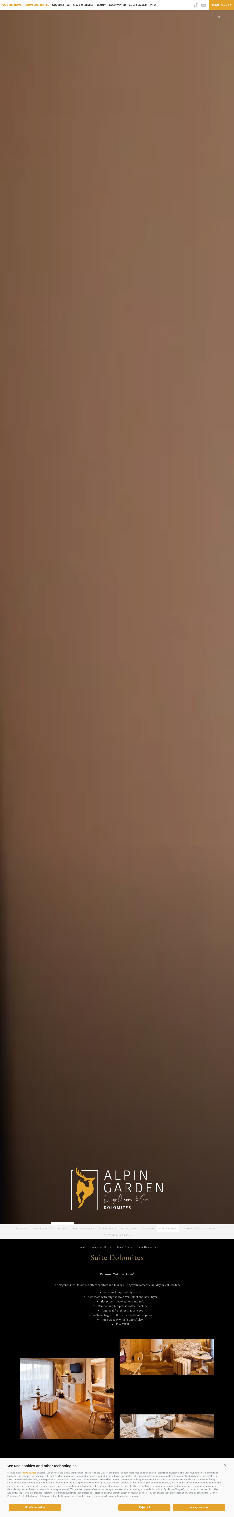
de (219, 17)
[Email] (203, 5)
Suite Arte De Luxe (43, 1229)
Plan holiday (221, 5)
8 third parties (28, 1472)
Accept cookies (199, 1507)
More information (35, 1507)
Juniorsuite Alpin (191, 1229)
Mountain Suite (130, 1229)
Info (153, 5)
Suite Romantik (107, 1229)
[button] (225, 1465)
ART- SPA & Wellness (80, 5)
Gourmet (58, 5)
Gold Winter (117, 5)
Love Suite (22, 1229)
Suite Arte (148, 1229)
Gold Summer (138, 5)
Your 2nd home (11, 5)
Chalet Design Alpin (83, 1229)
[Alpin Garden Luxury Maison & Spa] (117, 1189)
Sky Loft (62, 1229)
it (227, 17)
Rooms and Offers (37, 5)
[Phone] (195, 5)
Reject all (144, 1507)
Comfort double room (117, 1235)
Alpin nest (212, 1229)
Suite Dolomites (168, 1229)
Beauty (101, 5)
